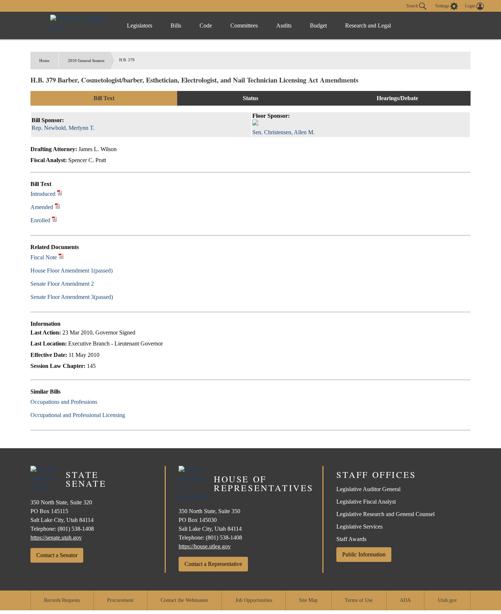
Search (412, 5)
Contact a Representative (213, 564)
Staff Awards (351, 539)
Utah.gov (447, 600)
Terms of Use (359, 600)
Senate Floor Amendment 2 (62, 284)
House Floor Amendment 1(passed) (71, 270)
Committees (244, 25)
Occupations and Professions (63, 402)
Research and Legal (368, 25)
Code (206, 25)
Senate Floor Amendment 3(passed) (71, 297)
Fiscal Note (43, 257)
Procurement (120, 600)
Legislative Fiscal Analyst (366, 501)
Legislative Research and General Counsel (385, 514)
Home (44, 60)
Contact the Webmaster (184, 600)
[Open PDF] (59, 194)
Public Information (363, 554)
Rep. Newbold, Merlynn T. (63, 128)
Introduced (42, 194)
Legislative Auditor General (368, 489)
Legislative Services (359, 526)
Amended (41, 207)
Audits (284, 25)
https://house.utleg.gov (205, 546)
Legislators (139, 25)
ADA (405, 600)
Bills (176, 25)
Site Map (308, 600)
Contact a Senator (56, 555)
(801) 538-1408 (76, 529)
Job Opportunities (253, 600)
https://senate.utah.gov (56, 537)
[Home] (81, 25)
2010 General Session (86, 60)
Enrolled (40, 220)
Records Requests (62, 600)
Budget (318, 25)
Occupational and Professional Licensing (77, 415)
